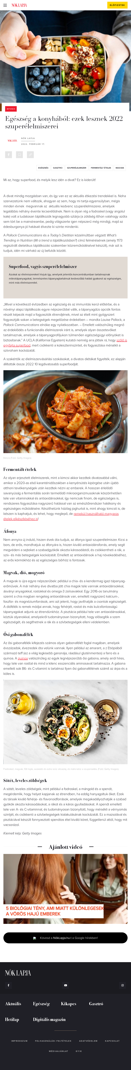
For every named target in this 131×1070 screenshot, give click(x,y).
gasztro (57, 168)
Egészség (41, 1003)
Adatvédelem (88, 1041)
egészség (43, 168)
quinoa (23, 658)
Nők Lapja (19, 5)
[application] (65, 889)
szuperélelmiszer (76, 168)
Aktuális (11, 109)
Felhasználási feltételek (53, 1041)
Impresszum (19, 1041)
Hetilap (12, 1019)
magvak (120, 168)
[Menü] (5, 5)
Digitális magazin (49, 1019)
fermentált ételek (101, 168)
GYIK (79, 1051)
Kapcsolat (112, 1041)
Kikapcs (68, 1003)
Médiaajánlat (58, 1051)
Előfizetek (117, 5)
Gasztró (96, 1003)
